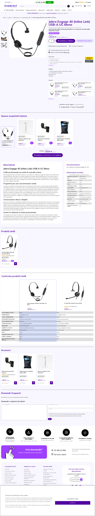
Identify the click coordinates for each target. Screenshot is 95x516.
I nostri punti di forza (10, 471)
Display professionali (31, 10)
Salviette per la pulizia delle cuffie (63, 139)
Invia (50, 419)
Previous (5, 13)
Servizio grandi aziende (10, 475)
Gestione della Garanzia (30, 475)
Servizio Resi (27, 471)
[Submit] (68, 6)
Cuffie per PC (41, 10)
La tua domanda (6, 404)
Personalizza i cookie (72, 498)
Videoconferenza (19, 10)
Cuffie (9, 17)
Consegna (26, 469)
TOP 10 (69, 10)
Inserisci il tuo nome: (53, 404)
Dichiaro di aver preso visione (67, 414)
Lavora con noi (8, 473)
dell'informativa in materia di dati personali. (74, 414)
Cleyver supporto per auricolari (24, 139)
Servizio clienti (59, 454)
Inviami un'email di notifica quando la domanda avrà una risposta (65, 416)
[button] (10, 466)
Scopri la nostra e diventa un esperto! (47, 13)
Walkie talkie (49, 10)
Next (89, 13)
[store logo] (10, 6)
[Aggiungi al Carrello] (15, 263)
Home (4, 17)
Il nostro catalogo (9, 479)
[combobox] (45, 6)
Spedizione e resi (28, 482)
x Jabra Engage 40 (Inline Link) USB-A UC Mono (7, 141)
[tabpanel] (9, 250)
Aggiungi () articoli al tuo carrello (48, 155)
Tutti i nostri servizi (9, 477)
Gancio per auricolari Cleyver (44, 139)
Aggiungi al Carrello (66, 41)
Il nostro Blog (8, 481)
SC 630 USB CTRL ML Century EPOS (8, 253)
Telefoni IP (57, 10)
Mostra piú (66, 52)
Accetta (72, 503)
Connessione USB (26, 17)
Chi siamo (7, 469)
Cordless (64, 10)
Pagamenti (26, 484)
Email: (50, 408)
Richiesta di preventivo (29, 480)
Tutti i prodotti (10, 10)
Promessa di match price (11, 482)
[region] (47, 500)
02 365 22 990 (59, 450)
